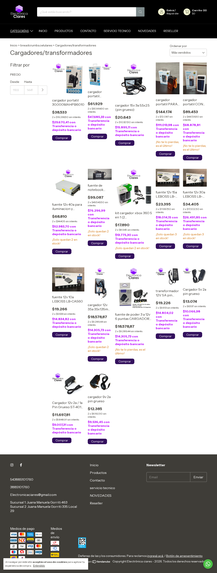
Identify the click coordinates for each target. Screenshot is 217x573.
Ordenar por (178, 46)
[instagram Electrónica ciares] (12, 465)
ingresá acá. (155, 556)
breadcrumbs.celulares (36, 45)
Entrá (170, 10)
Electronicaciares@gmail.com (33, 495)
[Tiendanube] (94, 563)
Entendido (39, 565)
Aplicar (42, 90)
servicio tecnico (117, 31)
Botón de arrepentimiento (184, 556)
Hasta (28, 82)
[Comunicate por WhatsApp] (208, 564)
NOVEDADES (147, 31)
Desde (14, 82)
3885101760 (19, 487)
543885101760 (21, 479)
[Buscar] (140, 12)
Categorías (19, 31)
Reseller (171, 31)
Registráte (172, 13)
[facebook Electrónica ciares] (21, 465)
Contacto (88, 31)
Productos (64, 31)
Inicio (43, 31)
